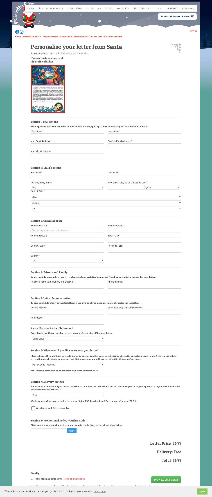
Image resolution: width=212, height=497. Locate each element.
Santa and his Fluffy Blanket (74, 36)
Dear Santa (75, 8)
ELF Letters (93, 8)
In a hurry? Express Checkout (176, 16)
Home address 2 (116, 225)
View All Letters (50, 36)
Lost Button (142, 8)
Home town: (37, 317)
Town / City (114, 235)
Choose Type (96, 36)
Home (30, 8)
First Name (36, 131)
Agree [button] (202, 491)
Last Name (113, 131)
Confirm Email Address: (120, 141)
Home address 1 (39, 225)
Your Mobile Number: (41, 151)
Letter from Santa (51, 8)
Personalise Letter (113, 36)
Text (158, 8)
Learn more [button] (100, 491)
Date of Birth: (37, 191)
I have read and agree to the (59, 478)
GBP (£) (193, 30)
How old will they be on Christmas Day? (127, 182)
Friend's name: (115, 281)
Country (35, 255)
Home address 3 (39, 235)
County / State (38, 245)
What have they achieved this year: (125, 307)
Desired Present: (39, 307)
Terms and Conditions (74, 478)
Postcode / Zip (115, 245)
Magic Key (123, 8)
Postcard (188, 8)
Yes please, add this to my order (52, 408)
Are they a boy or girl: (42, 182)
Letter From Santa (32, 36)
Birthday (172, 8)
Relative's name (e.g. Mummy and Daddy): (52, 281)
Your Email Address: (41, 141)
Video (109, 8)
